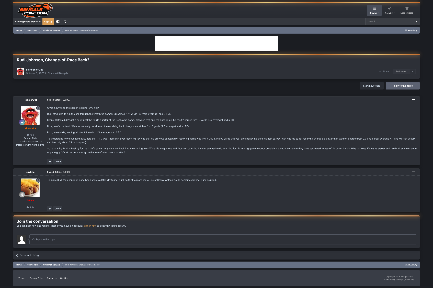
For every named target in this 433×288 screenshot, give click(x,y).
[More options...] (413, 100)
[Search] (416, 21)
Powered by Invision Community (399, 279)
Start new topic (371, 85)
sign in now (90, 225)
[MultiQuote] (49, 161)
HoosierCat (36, 69)
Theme (22, 278)
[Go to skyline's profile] (30, 187)
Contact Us (52, 278)
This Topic (403, 21)
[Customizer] (58, 21)
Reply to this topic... (46, 239)
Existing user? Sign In (27, 21)
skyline (30, 172)
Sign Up (48, 21)
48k (31, 134)
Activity (389, 13)
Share (385, 71)
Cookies (64, 278)
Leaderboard (407, 13)
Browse (373, 13)
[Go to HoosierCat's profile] (20, 71)
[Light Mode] (65, 21)
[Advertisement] (216, 43)
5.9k (31, 207)
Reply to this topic (403, 85)
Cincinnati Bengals (58, 73)
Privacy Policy (36, 278)
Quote (58, 161)
